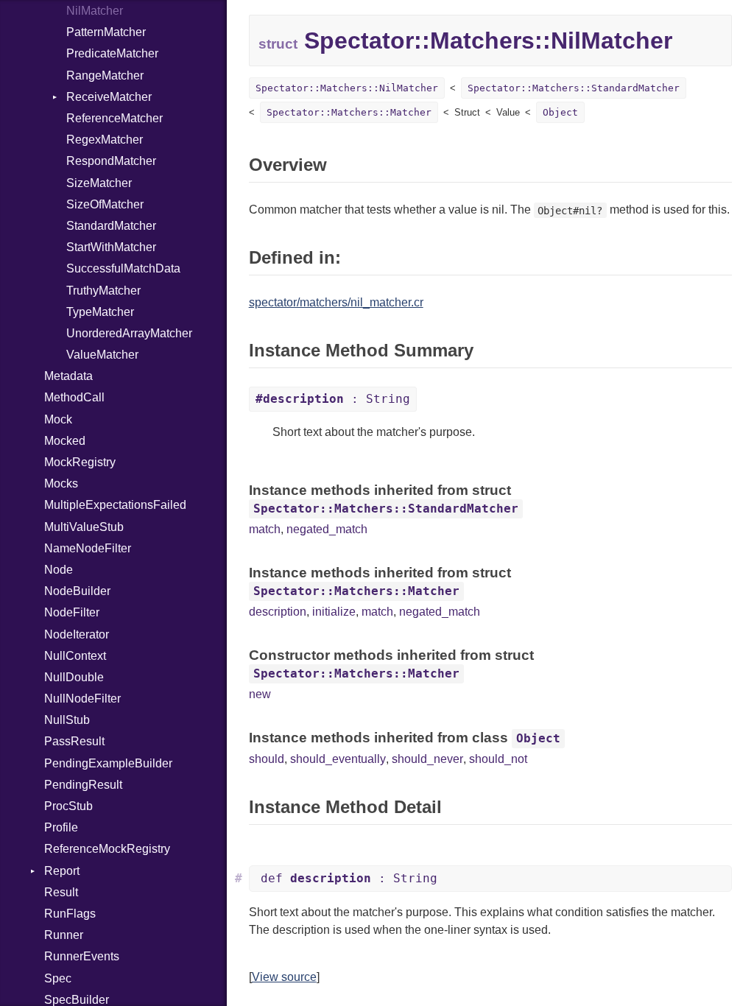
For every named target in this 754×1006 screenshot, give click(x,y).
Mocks (61, 483)
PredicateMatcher (112, 53)
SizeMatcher (99, 183)
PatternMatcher (106, 32)
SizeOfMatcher (105, 204)
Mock (58, 419)
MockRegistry (80, 462)
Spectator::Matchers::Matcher (349, 112)
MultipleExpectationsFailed (115, 505)
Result (61, 892)
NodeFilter (71, 612)
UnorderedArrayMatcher (129, 333)
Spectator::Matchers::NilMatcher (347, 88)
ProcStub (68, 806)
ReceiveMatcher (109, 97)
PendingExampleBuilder (108, 763)
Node (58, 569)
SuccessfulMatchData (123, 268)
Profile (61, 827)
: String (333, 399)
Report (62, 871)
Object (560, 112)
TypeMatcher (100, 312)
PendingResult (83, 784)
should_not (498, 759)
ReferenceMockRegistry (107, 849)
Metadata (68, 376)
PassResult (74, 741)
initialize (334, 611)
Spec (57, 978)
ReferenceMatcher (114, 118)
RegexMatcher (104, 139)
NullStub (67, 720)
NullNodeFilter (82, 698)
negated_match (326, 529)
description (277, 611)
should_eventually (338, 759)
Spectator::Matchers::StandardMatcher (574, 88)
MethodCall (74, 397)
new (260, 694)
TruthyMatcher (103, 290)
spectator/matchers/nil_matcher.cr (336, 302)
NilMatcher (94, 10)
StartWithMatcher (111, 247)
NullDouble (74, 677)
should (266, 759)
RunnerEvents (81, 956)
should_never (427, 759)
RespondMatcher (111, 161)
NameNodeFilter (87, 548)
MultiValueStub (84, 527)
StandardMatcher (111, 225)
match (265, 529)
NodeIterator (76, 634)
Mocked (64, 441)
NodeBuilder (77, 591)
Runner (63, 935)
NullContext (75, 656)
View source (284, 977)
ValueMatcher (102, 354)
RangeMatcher (105, 75)
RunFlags (70, 913)
